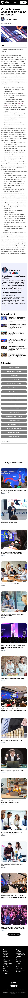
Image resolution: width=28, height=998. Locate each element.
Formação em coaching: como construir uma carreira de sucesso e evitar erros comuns (17, 318)
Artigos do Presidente (14, 367)
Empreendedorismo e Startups (14, 383)
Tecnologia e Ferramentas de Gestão (14, 428)
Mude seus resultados (14, 408)
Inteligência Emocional (14, 399)
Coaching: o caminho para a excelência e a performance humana (16, 333)
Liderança (14, 404)
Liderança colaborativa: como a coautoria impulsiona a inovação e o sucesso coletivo (13, 896)
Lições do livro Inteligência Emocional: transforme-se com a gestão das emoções (13, 709)
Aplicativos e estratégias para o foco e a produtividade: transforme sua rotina (12, 553)
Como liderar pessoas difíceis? (10, 584)
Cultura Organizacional (14, 379)
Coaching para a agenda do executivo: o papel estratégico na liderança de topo (17, 348)
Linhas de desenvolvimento (9, 522)
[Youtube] (13, 273)
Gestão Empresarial (14, 391)
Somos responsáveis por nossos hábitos (12, 770)
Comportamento (14, 375)
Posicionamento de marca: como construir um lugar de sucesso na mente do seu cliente (13, 647)
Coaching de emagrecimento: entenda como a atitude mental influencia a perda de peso (17, 355)
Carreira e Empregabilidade (14, 371)
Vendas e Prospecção (14, 436)
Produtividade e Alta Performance (14, 416)
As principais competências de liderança (12, 678)
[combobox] (14, 442)
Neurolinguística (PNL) (14, 412)
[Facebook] (10, 273)
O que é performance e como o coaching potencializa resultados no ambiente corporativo (17, 326)
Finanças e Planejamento (14, 387)
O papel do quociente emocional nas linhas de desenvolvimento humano (17, 341)
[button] (25, 45)
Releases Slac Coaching (14, 420)
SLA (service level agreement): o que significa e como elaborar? (11, 833)
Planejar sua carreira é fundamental (11, 740)
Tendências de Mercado (14, 432)
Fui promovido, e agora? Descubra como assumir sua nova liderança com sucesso (13, 928)
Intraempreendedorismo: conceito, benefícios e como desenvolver (11, 801)
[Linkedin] (17, 273)
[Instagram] (15, 273)
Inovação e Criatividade (14, 395)
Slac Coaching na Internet (14, 424)
